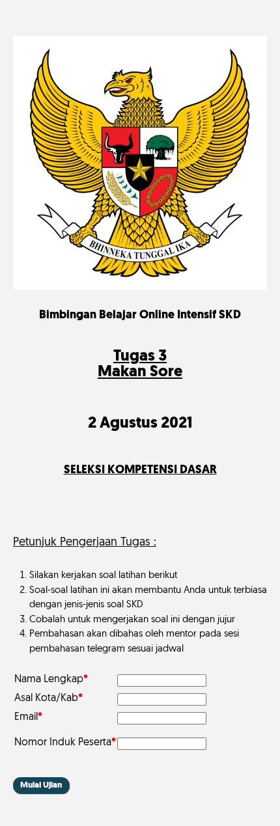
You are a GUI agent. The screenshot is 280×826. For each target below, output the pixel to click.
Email (28, 717)
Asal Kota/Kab (48, 698)
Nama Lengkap (51, 679)
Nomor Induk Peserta (65, 742)
